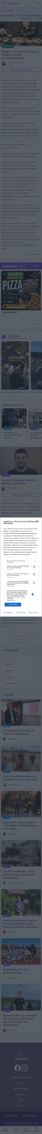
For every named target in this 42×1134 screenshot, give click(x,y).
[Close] (38, 522)
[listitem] (21, 561)
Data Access (21, 612)
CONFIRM (13, 604)
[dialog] (21, 567)
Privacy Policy (34, 612)
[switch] (33, 567)
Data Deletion (8, 612)
